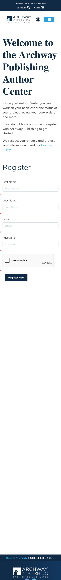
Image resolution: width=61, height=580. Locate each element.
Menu (49, 19)
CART (37, 7)
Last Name (9, 200)
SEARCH (21, 7)
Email (6, 219)
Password (9, 237)
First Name (9, 182)
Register (17, 167)
